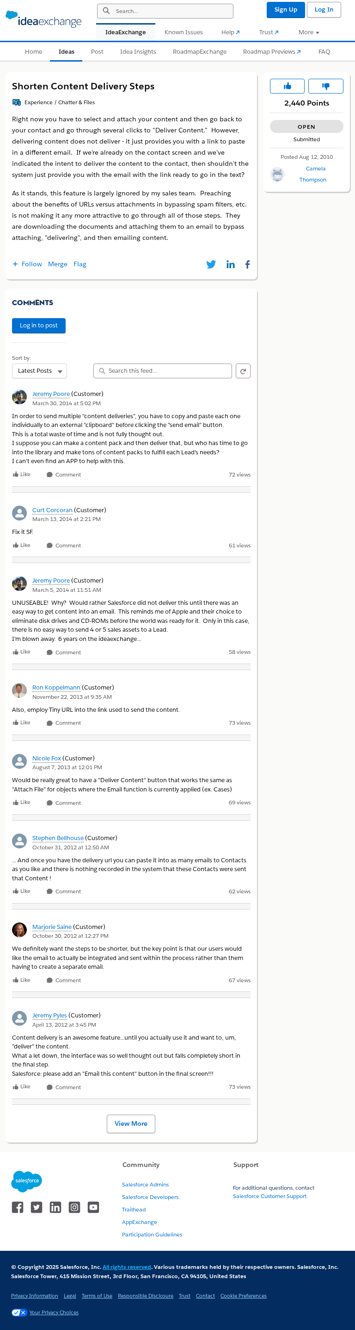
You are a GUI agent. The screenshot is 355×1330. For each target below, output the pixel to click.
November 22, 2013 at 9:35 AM (72, 697)
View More (131, 1123)
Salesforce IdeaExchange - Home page (43, 19)
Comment (67, 474)
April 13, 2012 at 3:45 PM (64, 1025)
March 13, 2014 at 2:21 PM (66, 519)
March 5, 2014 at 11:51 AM (66, 590)
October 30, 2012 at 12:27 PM (70, 936)
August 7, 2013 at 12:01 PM (67, 767)
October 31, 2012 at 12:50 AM (70, 847)
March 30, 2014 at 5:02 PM (66, 403)
